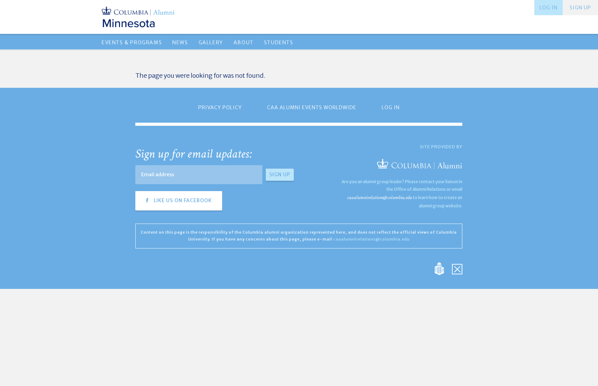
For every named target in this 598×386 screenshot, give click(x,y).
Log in (549, 7)
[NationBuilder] (443, 268)
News (180, 42)
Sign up (580, 7)
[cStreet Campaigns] (457, 268)
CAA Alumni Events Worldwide (311, 107)
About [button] (244, 42)
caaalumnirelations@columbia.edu (379, 197)
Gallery (211, 42)
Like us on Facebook (182, 200)
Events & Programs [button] (132, 42)
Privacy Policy (220, 107)
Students (278, 42)
